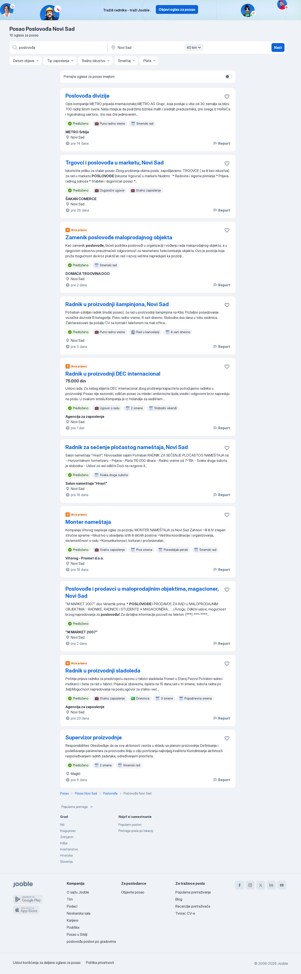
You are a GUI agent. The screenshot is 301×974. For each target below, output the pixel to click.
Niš (62, 824)
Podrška (73, 927)
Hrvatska (66, 855)
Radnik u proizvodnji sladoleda (102, 670)
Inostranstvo (69, 849)
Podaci (72, 906)
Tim (70, 899)
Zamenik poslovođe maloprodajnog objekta (118, 237)
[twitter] (260, 885)
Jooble (282, 963)
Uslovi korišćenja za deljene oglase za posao (47, 962)
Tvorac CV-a (185, 913)
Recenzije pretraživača (192, 906)
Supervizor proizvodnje (93, 737)
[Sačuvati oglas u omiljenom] (227, 96)
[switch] (228, 76)
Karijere (72, 920)
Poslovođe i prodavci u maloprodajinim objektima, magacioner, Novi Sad (142, 592)
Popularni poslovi (130, 824)
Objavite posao (132, 892)
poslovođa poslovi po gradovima (91, 941)
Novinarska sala (78, 913)
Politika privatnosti (100, 962)
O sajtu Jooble (78, 892)
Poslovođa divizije (87, 96)
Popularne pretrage (74, 807)
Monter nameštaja (88, 522)
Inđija (63, 843)
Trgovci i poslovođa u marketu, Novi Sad (114, 162)
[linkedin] (271, 885)
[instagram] (250, 885)
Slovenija (66, 861)
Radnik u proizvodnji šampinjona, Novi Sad (117, 304)
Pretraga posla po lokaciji (136, 831)
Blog (178, 899)
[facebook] (239, 885)
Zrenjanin (66, 837)
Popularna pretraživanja (193, 892)
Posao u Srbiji (77, 934)
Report (224, 143)
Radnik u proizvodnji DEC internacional (112, 374)
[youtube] (281, 885)
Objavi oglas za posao (177, 9)
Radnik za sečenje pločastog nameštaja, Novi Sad (126, 447)
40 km (192, 47)
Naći (278, 47)
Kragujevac (68, 831)
